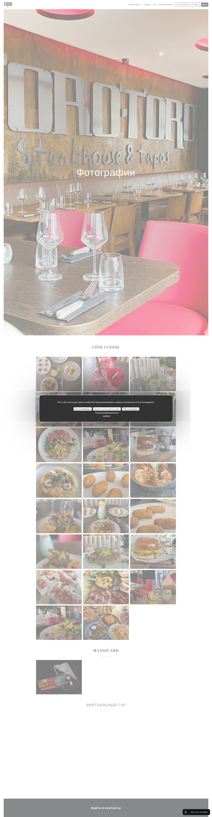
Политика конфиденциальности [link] (107, 413)
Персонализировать (130, 409)
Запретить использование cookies (106, 409)
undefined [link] (106, 416)
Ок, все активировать (83, 409)
